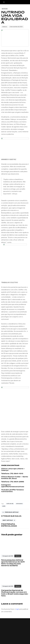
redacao (4, 26)
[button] (4, 2)
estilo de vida (10, 503)
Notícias (4, 8)
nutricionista (19, 503)
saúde (3, 506)
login (17, 609)
